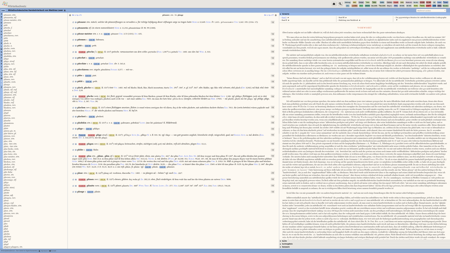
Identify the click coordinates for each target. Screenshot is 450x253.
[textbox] (431, 10)
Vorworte (285, 14)
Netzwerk (286, 247)
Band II (284, 20)
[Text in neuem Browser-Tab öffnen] (288, 18)
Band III (341, 18)
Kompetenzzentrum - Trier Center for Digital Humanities (20, 251)
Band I (284, 18)
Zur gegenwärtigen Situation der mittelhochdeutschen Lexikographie (421, 18)
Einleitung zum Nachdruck (348, 20)
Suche (284, 241)
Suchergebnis (287, 244)
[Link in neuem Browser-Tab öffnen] (109, 34)
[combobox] (431, 10)
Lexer (106, 34)
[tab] (364, 14)
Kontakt (53, 251)
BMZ (99, 52)
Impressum (44, 251)
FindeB (81, 52)
